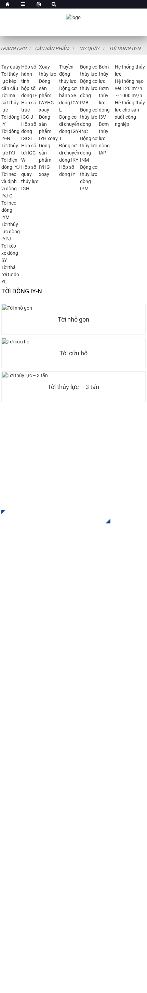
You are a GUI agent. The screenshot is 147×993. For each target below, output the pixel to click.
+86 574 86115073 (37, 889)
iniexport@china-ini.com (47, 854)
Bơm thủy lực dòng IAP (104, 138)
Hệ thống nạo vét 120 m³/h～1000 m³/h (129, 88)
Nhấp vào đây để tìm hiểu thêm (51, 516)
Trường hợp (15, 772)
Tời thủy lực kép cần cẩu (9, 81)
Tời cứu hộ (73, 353)
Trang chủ (13, 48)
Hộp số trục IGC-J (28, 110)
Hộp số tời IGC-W (29, 153)
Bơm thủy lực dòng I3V (104, 103)
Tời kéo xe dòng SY (9, 253)
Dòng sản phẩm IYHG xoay (45, 160)
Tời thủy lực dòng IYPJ (10, 231)
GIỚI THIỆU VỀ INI (22, 741)
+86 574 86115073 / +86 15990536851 (69, 840)
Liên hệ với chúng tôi (26, 803)
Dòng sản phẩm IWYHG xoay (46, 95)
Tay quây (88, 48)
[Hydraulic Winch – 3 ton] (73, 375)
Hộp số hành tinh (28, 74)
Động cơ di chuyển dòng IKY (69, 153)
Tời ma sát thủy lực (10, 103)
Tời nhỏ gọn (73, 319)
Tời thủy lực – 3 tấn (73, 387)
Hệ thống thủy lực (22, 692)
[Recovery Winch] (73, 341)
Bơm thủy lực (104, 74)
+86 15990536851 (43, 903)
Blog (6, 792)
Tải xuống (13, 762)
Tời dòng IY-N (125, 48)
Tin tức (9, 782)
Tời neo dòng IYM (8, 210)
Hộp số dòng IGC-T (28, 131)
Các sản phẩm (52, 48)
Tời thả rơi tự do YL (10, 274)
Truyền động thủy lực (67, 74)
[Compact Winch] (73, 308)
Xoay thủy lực (18, 651)
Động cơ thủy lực (21, 671)
